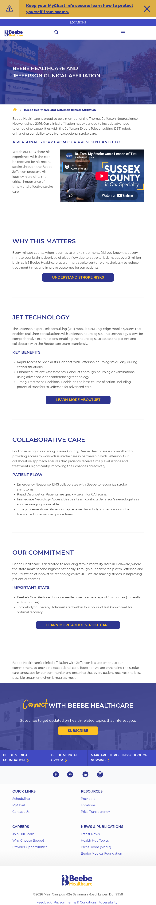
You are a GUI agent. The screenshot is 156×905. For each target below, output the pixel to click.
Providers (88, 799)
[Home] (14, 110)
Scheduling (21, 799)
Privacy (59, 902)
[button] (147, 8)
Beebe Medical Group (64, 757)
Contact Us (20, 812)
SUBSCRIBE (78, 731)
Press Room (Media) (96, 847)
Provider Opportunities (29, 847)
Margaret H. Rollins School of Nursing (119, 757)
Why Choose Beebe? (28, 840)
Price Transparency (95, 812)
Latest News (90, 834)
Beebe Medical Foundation (16, 757)
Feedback (44, 902)
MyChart (18, 805)
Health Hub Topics (95, 840)
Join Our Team (23, 834)
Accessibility (108, 902)
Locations (78, 22)
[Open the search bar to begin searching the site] (56, 33)
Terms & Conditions (82, 902)
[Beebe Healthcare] (14, 37)
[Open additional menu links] (123, 33)
